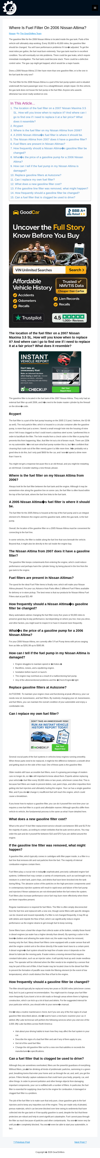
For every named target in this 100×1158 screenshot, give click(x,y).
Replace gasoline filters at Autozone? (38, 175)
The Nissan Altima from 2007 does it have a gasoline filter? (50, 139)
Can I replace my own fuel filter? (35, 179)
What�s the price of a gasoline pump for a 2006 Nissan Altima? (48, 159)
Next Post (80, 1142)
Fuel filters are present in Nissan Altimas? (39, 143)
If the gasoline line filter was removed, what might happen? (51, 188)
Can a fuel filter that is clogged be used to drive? (45, 197)
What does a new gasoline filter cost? (38, 184)
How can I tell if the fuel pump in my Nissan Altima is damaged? (46, 168)
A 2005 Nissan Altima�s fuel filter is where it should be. (48, 135)
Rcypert (18, 126)
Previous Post (21, 1142)
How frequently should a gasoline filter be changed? (47, 192)
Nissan (12, 33)
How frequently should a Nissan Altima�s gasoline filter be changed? (50, 150)
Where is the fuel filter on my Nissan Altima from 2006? (47, 130)
